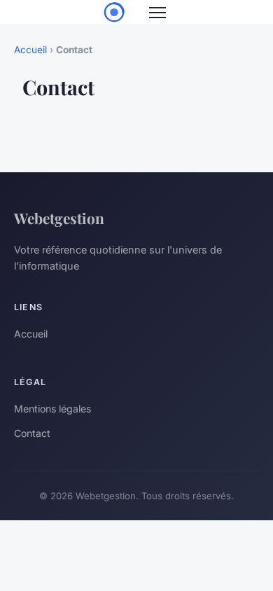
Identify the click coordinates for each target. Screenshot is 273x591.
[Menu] (158, 12)
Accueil (30, 49)
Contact (32, 433)
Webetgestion (59, 218)
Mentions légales (52, 409)
